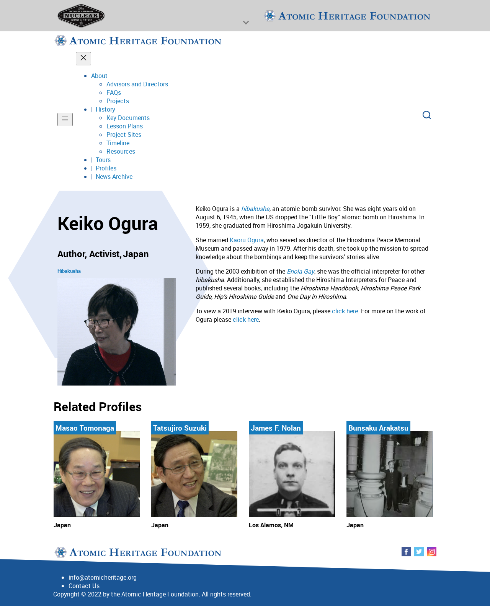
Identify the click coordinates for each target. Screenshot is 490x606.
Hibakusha (69, 270)
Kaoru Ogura (247, 240)
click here (345, 311)
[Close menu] (83, 58)
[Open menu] (65, 119)
